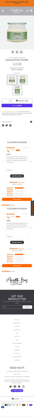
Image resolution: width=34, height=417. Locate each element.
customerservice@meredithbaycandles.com (17, 371)
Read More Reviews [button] (17, 176)
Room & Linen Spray (17, 356)
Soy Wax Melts (17, 353)
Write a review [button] (17, 199)
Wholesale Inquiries (17, 343)
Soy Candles (17, 350)
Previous (1, 32)
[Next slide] (31, 161)
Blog (17, 340)
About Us (17, 319)
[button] (3, 11)
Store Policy (17, 326)
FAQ (17, 333)
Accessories (17, 360)
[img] (10, 148)
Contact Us (17, 336)
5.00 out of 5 (21, 182)
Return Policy (17, 330)
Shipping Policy (17, 323)
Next (32, 32)
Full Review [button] (9, 170)
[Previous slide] (3, 161)
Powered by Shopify (17, 403)
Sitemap (17, 346)
